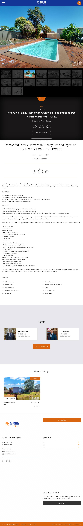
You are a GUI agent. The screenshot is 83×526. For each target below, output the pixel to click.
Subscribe (61, 503)
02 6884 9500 (7, 449)
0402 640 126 (22, 334)
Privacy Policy (55, 524)
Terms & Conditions (64, 524)
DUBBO (5, 404)
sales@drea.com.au (9, 451)
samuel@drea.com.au (24, 336)
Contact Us (62, 420)
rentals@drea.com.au (10, 454)
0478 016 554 (63, 334)
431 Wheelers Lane (9, 402)
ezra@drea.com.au (64, 336)
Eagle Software (78, 524)
